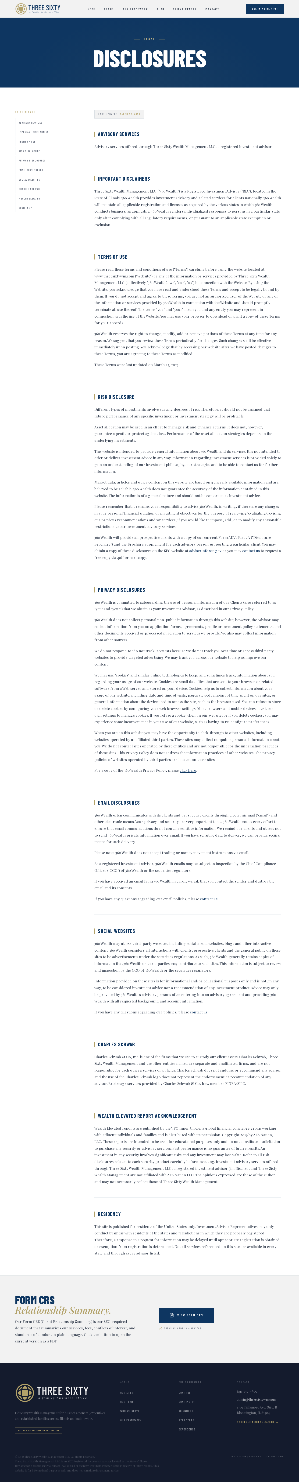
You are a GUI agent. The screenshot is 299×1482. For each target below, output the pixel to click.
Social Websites (29, 179)
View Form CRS (190, 1315)
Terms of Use (27, 141)
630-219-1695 (247, 1391)
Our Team (126, 1402)
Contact (212, 9)
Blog (160, 9)
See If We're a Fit (265, 8)
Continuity (187, 1402)
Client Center (185, 9)
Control (185, 1392)
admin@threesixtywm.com (256, 1399)
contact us (251, 550)
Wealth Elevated (29, 198)
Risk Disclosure (29, 151)
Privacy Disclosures (32, 160)
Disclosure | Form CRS (246, 1456)
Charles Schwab (29, 188)
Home (92, 9)
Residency (25, 207)
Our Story (127, 1392)
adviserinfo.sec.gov (205, 550)
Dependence (187, 1429)
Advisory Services (30, 122)
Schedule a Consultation (255, 1421)
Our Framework (135, 9)
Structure (186, 1420)
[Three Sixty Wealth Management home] (38, 9)
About (109, 9)
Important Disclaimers (34, 131)
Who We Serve (129, 1411)
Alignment (186, 1411)
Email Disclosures (31, 170)
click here (188, 770)
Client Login (275, 1456)
